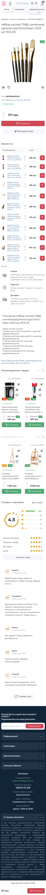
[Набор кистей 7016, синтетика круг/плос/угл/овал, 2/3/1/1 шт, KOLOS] (3, 196)
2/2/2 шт (19, 363)
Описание (19, 9)
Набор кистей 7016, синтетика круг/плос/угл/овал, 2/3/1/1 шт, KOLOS (13, 196)
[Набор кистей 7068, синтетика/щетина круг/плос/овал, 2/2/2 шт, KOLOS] (23, 60)
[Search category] (32, 3)
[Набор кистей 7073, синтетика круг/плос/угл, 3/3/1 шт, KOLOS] (3, 228)
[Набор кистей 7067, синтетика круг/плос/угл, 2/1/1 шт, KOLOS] (3, 258)
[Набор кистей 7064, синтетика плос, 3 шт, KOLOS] (3, 238)
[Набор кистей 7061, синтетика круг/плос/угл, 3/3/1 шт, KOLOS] (3, 247)
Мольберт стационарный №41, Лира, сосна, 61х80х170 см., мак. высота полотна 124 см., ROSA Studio (11, 476)
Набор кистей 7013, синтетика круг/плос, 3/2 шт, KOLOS (14, 185)
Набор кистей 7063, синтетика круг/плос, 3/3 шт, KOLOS (14, 217)
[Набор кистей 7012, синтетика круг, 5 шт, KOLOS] (3, 175)
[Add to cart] (42, 157)
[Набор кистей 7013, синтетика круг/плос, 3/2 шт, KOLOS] (3, 185)
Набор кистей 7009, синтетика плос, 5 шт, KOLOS (14, 158)
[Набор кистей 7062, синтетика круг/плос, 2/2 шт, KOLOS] (3, 206)
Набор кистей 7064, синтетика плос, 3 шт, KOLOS (14, 238)
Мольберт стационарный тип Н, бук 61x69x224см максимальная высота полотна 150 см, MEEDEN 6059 (34, 476)
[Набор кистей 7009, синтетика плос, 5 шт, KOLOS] (3, 158)
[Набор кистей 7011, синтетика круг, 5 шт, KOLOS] (3, 166)
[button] (38, 370)
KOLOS (27, 363)
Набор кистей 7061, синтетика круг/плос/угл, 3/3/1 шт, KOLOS (13, 247)
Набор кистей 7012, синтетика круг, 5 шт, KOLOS (14, 175)
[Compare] (17, 390)
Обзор (7, 9)
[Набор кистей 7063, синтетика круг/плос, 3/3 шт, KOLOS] (3, 217)
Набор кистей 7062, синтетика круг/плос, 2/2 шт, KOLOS (14, 206)
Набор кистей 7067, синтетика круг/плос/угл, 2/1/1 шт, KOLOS (13, 258)
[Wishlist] (17, 395)
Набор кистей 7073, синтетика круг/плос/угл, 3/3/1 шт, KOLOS (13, 228)
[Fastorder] (18, 384)
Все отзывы (37, 503)
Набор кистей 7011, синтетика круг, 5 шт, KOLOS (14, 166)
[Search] (36, 3)
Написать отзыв (23, 557)
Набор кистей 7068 (15, 361)
